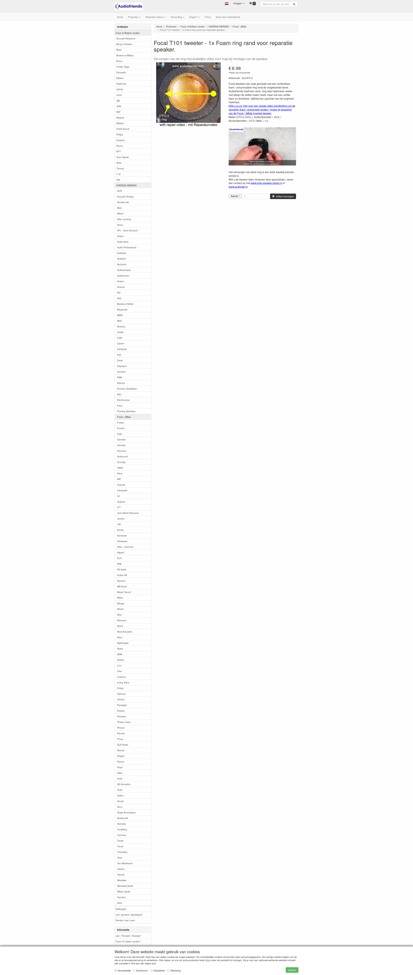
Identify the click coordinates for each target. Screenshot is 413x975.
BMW (120, 315)
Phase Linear (124, 722)
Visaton (121, 869)
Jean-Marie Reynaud (128, 513)
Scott (119, 778)
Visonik (120, 874)
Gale (119, 433)
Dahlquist (122, 349)
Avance (121, 287)
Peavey (121, 710)
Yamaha (121, 897)
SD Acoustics (124, 784)
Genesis (121, 445)
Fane (119, 405)
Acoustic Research (125, 38)
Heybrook (121, 83)
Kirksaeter (122, 541)
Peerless (121, 716)
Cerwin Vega (122, 66)
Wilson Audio (123, 891)
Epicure (121, 383)
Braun (119, 61)
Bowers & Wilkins (125, 55)
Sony (119, 806)
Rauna (120, 761)
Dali (119, 354)
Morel (120, 626)
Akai (119, 207)
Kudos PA (122, 575)
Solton (120, 795)
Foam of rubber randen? (128, 941)
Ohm (119, 671)
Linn (119, 665)
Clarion (120, 343)
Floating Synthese (126, 411)
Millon (120, 597)
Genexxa (121, 450)
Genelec (121, 439)
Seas (118, 162)
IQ (118, 496)
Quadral (120, 140)
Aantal (234, 196)
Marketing (176, 970)
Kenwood (122, 535)
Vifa (118, 179)
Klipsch (120, 552)
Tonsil (120, 846)
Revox (119, 145)
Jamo (119, 95)
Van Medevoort (125, 863)
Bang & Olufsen (124, 44)
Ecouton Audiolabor (127, 388)
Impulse (121, 484)
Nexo (119, 637)
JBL (118, 100)
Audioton (121, 258)
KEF (118, 111)
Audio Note (122, 241)
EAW (119, 377)
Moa (119, 614)
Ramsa (120, 750)
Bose (118, 49)
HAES (120, 467)
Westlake (121, 880)
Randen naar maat (125, 920)
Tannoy (120, 168)
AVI (119, 292)
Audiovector (123, 275)
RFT (118, 151)
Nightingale (123, 643)
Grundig (121, 462)
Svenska (121, 823)
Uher (119, 857)
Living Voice (123, 682)
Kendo (120, 529)
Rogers (121, 756)
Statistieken (159, 970)
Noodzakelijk (124, 970)
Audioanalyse (124, 270)
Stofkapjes (121, 909)
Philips (119, 134)
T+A (118, 174)
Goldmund (122, 456)
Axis (119, 298)
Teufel (120, 840)
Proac (120, 739)
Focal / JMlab (124, 416)
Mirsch (120, 609)
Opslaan (292, 970)
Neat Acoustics (124, 631)
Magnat (120, 117)
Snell (119, 789)
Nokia (120, 648)
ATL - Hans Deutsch (127, 230)
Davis (120, 360)
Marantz (121, 580)
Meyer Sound (124, 592)
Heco (119, 473)
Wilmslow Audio (125, 885)
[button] (226, 3)
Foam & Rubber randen (128, 33)
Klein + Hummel (125, 546)
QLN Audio (122, 744)
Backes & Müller (125, 303)
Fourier (121, 428)
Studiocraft (122, 818)
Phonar (121, 727)
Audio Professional (126, 247)
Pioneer (121, 733)
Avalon (120, 281)
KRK (119, 563)
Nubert (120, 659)
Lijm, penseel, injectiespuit (129, 914)
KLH (119, 558)
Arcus (120, 224)
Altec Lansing (124, 219)
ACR (119, 190)
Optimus (121, 693)
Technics (121, 835)
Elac (119, 394)
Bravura (121, 326)
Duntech (121, 371)
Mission (120, 123)
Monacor (121, 620)
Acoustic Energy (125, 196)
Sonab (120, 801)
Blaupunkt (122, 309)
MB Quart (122, 586)
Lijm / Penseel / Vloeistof (128, 935)
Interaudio (122, 490)
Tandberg (122, 829)
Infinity (119, 89)
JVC (119, 524)
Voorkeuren (142, 970)
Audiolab (121, 253)
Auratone (121, 264)
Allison (120, 213)
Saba (119, 772)
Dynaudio (121, 72)
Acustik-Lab (123, 202)
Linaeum (121, 676)
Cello (119, 337)
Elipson (120, 78)
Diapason (122, 366)
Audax (120, 236)
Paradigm (122, 705)
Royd (119, 767)
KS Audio (121, 569)
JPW (118, 106)
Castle (120, 332)
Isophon (121, 501)
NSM (119, 654)
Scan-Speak (122, 157)
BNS (119, 320)
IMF (119, 479)
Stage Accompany (126, 812)
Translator (122, 852)
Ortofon (121, 699)
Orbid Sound (122, 128)
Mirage (120, 603)
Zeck (119, 902)
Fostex (120, 422)
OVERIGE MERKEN (126, 185)
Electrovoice (123, 400)
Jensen (121, 518)
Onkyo (120, 688)
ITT (119, 507)
